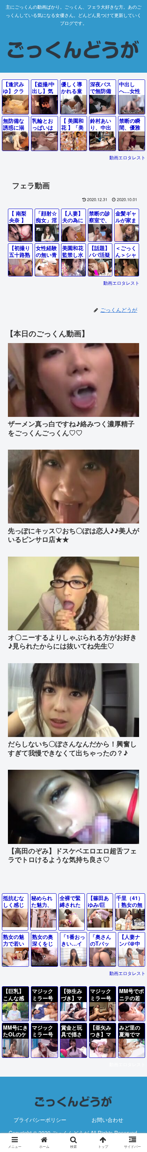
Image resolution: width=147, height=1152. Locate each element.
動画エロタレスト (127, 157)
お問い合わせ (107, 1119)
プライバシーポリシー (40, 1119)
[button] (132, 1064)
